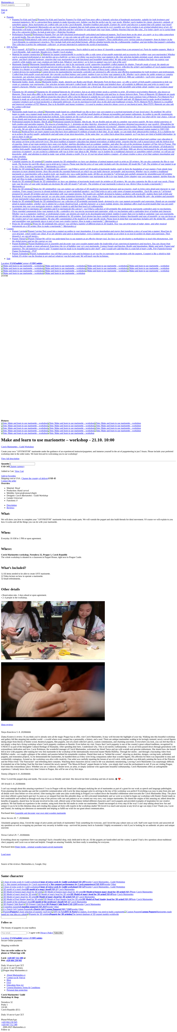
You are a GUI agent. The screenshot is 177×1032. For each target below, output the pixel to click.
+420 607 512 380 (15, 958)
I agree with (41, 933)
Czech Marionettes (66, 889)
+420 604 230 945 (14, 960)
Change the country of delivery (35, 478)
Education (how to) (15, 985)
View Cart (19, 471)
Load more (6, 854)
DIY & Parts (12, 47)
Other (113, 884)
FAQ (9, 982)
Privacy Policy (46, 933)
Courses (10, 229)
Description (12, 505)
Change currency (17, 466)
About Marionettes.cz (16, 975)
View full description (10, 458)
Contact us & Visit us (16, 977)
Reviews (10, 508)
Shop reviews (7, 724)
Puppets (10, 17)
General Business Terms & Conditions (23, 987)
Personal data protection (17, 990)
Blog (9, 980)
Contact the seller (8, 481)
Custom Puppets (14, 109)
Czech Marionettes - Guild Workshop (17, 447)
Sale (8, 258)
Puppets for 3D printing (17, 159)
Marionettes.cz (7, 2)
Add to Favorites (8, 476)
